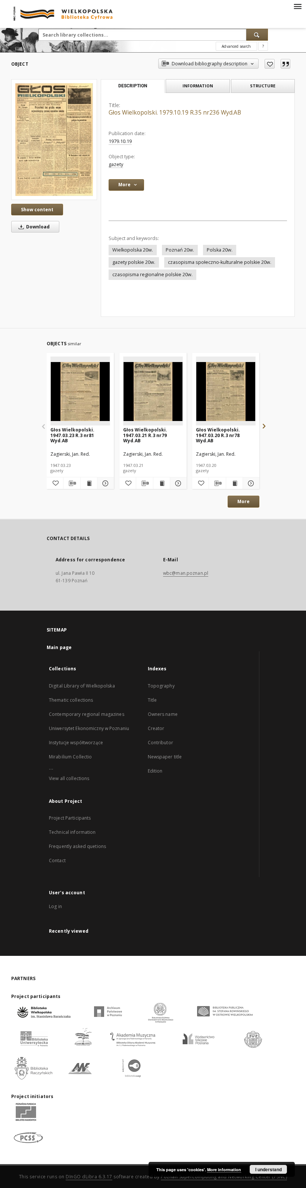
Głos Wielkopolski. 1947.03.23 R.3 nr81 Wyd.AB (72, 435)
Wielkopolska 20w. (132, 250)
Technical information (72, 832)
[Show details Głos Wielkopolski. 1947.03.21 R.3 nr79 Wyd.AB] (177, 483)
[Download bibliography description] (71, 483)
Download (37, 227)
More (243, 501)
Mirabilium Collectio (70, 757)
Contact (57, 860)
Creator (156, 728)
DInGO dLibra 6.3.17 (89, 1176)
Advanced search (236, 46)
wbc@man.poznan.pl (185, 573)
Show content (37, 209)
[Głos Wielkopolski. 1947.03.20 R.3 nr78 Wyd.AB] (225, 391)
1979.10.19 (120, 141)
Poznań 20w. (180, 250)
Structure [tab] (262, 85)
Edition (155, 771)
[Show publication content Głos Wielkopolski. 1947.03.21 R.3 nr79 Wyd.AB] (161, 483)
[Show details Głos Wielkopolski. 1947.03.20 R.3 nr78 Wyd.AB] (250, 483)
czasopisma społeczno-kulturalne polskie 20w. (219, 262)
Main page (59, 647)
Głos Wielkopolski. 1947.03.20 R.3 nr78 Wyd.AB (218, 435)
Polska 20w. (219, 250)
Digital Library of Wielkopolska (82, 686)
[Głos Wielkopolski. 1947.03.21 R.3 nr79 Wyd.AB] (153, 391)
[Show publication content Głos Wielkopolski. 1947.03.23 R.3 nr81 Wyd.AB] (89, 483)
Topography (161, 686)
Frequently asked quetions (77, 846)
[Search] (257, 35)
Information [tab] (197, 85)
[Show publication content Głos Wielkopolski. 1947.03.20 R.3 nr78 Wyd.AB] (234, 483)
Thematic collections (71, 700)
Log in (55, 906)
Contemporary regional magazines (86, 714)
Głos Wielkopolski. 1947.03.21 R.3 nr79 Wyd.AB (145, 435)
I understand (268, 1169)
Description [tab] (132, 85)
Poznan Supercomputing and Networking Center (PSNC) (224, 1176)
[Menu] (297, 6)
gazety (116, 164)
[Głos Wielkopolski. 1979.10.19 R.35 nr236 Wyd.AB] (54, 139)
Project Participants (70, 818)
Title (152, 700)
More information (224, 1169)
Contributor (160, 742)
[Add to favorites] (270, 64)
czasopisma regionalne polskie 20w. (152, 274)
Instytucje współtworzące (76, 742)
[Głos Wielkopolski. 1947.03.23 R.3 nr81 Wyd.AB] (80, 391)
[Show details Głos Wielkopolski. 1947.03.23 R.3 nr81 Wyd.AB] (104, 483)
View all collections (69, 778)
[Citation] (285, 64)
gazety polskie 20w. (133, 262)
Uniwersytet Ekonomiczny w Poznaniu (89, 728)
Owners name (163, 714)
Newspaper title (165, 757)
